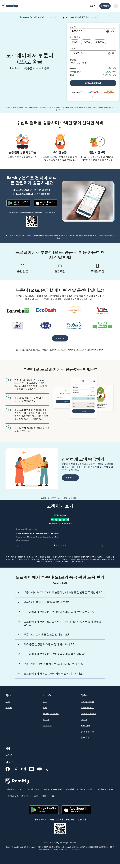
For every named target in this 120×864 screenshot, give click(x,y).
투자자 (9, 708)
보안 (36, 796)
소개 (8, 702)
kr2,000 (86, 42)
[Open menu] (115, 6)
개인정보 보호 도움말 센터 (18, 796)
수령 (45, 708)
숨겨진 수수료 (50, 157)
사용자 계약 (11, 789)
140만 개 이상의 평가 (41, 17)
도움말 (9, 755)
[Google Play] (18, 203)
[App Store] (45, 203)
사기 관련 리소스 (88, 714)
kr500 (74, 42)
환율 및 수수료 (87, 702)
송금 (45, 702)
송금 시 (73, 27)
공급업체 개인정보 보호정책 (79, 789)
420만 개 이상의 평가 (83, 17)
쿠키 (54, 796)
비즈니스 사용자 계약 (30, 789)
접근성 (45, 796)
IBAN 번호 (85, 726)
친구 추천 (85, 738)
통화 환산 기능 (87, 732)
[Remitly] (10, 6)
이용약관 (108, 107)
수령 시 (73, 48)
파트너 (84, 720)
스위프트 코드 (87, 708)
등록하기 (105, 6)
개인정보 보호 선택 (104, 789)
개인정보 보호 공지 (53, 789)
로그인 (92, 6)
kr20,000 (100, 42)
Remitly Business (51, 714)
